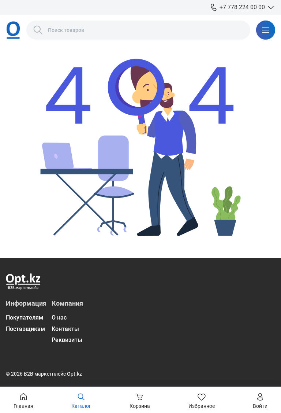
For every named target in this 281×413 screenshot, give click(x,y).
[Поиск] (38, 30)
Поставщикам (25, 328)
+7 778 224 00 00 (242, 7)
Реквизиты (67, 339)
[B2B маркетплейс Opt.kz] (13, 30)
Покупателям (24, 317)
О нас (59, 317)
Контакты (65, 328)
